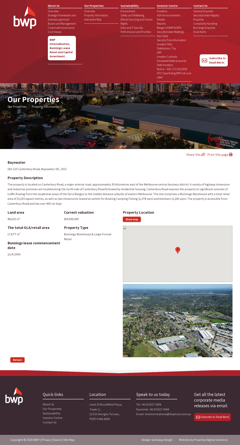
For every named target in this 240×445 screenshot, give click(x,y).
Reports (161, 23)
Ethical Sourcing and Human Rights (137, 21)
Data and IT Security (132, 28)
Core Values (54, 32)
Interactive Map (92, 19)
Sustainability (130, 6)
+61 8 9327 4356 (151, 404)
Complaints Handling (205, 23)
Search (57, 440)
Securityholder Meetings (170, 32)
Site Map (69, 440)
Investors (162, 11)
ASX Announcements (168, 15)
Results (161, 19)
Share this (193, 154)
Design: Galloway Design (157, 440)
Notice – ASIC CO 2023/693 (172, 69)
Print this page (218, 154)
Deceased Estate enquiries (171, 61)
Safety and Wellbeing (132, 15)
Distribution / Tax (166, 48)
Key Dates (162, 36)
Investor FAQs (164, 44)
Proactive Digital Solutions (211, 440)
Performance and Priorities (136, 32)
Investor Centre (167, 6)
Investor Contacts (167, 56)
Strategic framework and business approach (62, 17)
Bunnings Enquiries (204, 28)
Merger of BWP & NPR (169, 28)
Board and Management (62, 23)
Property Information (96, 15)
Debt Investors (165, 65)
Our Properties (94, 6)
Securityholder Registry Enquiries (206, 17)
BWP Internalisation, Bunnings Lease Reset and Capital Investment (61, 48)
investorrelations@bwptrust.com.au (168, 414)
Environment (128, 11)
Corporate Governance (61, 28)
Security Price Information (171, 40)
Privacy (46, 440)
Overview (53, 11)
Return (17, 360)
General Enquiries (203, 11)
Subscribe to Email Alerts (217, 60)
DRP (159, 52)
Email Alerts (199, 32)
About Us (54, 6)
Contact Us (200, 6)
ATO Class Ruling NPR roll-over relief (174, 75)
